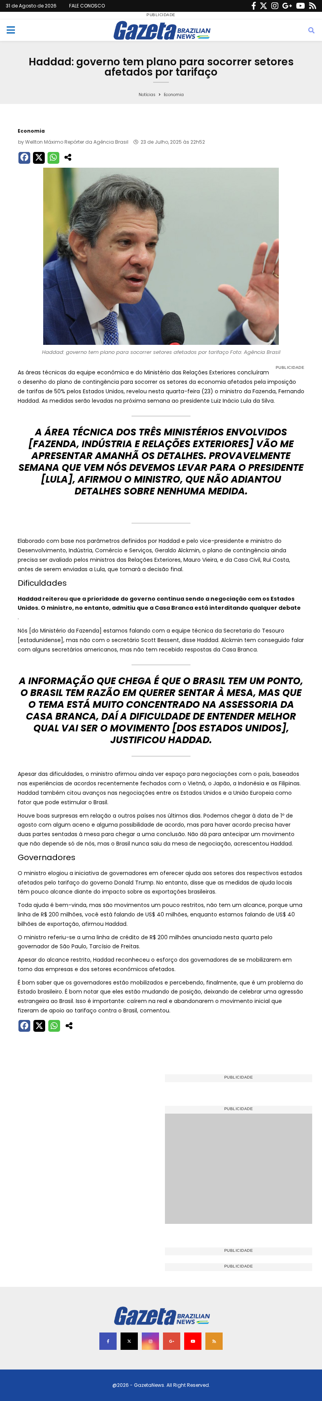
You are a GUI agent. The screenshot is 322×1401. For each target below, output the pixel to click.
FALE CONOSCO (87, 5)
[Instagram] (274, 6)
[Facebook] (254, 6)
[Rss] (312, 6)
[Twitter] (263, 6)
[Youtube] (300, 6)
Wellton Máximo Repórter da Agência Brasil (76, 142)
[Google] (287, 6)
